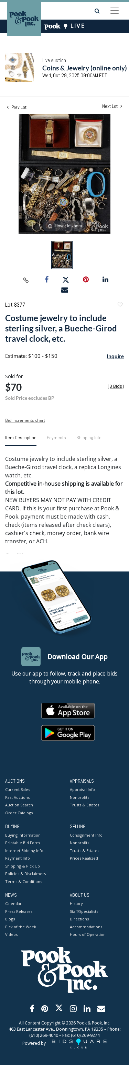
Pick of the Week (20, 926)
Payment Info (17, 858)
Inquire (115, 356)
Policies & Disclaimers (25, 873)
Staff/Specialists (84, 911)
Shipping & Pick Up (22, 866)
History (76, 903)
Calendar (13, 903)
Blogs (10, 918)
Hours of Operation (88, 934)
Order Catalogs (19, 812)
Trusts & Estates (84, 804)
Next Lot (110, 106)
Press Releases (18, 911)
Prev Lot (18, 107)
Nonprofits (79, 797)
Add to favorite (120, 305)
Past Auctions (17, 797)
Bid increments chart (25, 420)
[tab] (20, 440)
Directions (79, 918)
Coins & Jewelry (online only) (84, 68)
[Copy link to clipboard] (26, 280)
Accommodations (86, 926)
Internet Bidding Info (24, 850)
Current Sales (17, 789)
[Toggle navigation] (114, 10)
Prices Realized (84, 858)
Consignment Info (86, 835)
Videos (11, 934)
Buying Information (23, 835)
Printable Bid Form (22, 842)
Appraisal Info (82, 789)
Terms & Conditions (23, 881)
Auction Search (19, 804)
